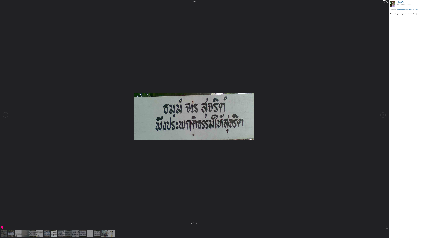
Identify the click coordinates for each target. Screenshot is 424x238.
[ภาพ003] (47, 233)
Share (194, 2)
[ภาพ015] (83, 233)
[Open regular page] (383, 1)
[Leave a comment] (2, 227)
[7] (18, 233)
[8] (40, 233)
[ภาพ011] (11, 233)
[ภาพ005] (76, 233)
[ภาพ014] (68, 233)
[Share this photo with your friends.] (387, 227)
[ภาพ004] (61, 233)
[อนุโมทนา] (104, 233)
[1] (90, 233)
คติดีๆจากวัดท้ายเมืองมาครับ (408, 10)
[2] (111, 233)
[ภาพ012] (32, 233)
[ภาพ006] (97, 233)
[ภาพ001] (25, 233)
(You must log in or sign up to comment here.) (403, 14)
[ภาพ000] (4, 233)
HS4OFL (400, 2)
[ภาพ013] (54, 233)
